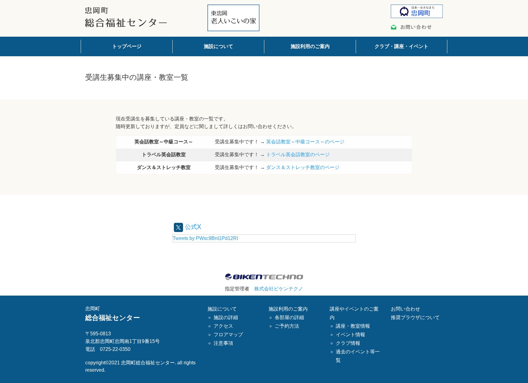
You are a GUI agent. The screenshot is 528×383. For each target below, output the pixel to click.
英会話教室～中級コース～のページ (305, 141)
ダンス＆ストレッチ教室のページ (302, 167)
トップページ (126, 46)
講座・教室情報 (353, 326)
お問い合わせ (405, 308)
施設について (218, 46)
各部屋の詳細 (289, 317)
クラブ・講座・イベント (401, 46)
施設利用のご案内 (310, 46)
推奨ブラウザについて (415, 317)
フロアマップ (228, 334)
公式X (192, 226)
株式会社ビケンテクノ (278, 288)
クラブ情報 (348, 343)
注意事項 (223, 343)
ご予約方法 (287, 326)
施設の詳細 (226, 317)
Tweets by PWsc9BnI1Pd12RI (205, 238)
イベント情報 (350, 334)
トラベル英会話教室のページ (298, 154)
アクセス (223, 326)
